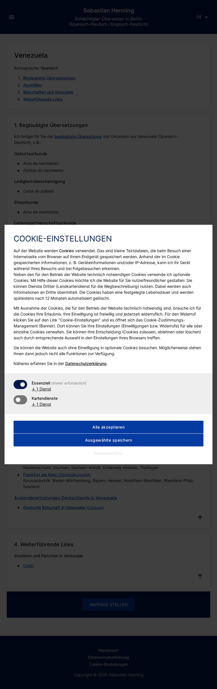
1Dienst (41, 388)
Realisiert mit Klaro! (108, 453)
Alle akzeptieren (108, 427)
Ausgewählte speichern (108, 440)
